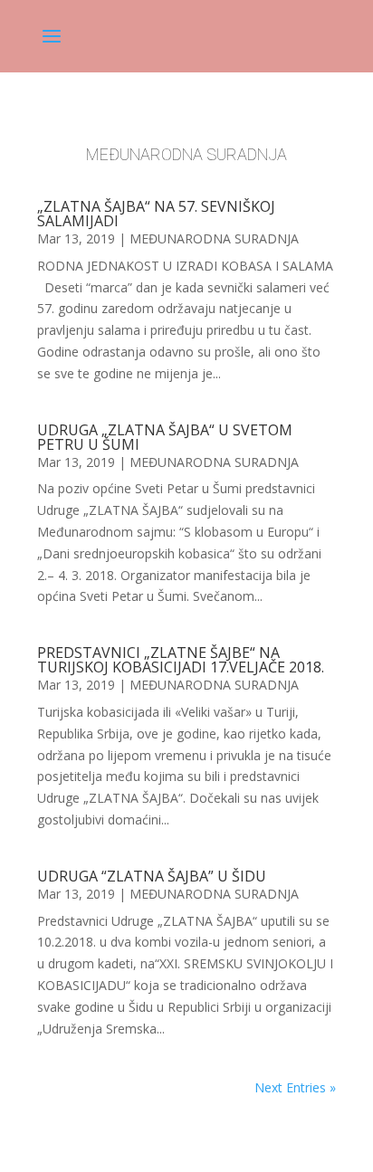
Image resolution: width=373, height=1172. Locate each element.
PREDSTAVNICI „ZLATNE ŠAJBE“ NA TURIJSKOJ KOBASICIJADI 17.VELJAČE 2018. (180, 660)
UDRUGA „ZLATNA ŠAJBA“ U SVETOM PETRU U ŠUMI (164, 437)
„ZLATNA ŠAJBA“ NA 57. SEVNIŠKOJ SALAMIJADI (156, 213)
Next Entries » (295, 1087)
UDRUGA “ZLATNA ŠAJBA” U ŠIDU (151, 876)
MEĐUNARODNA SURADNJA (214, 238)
